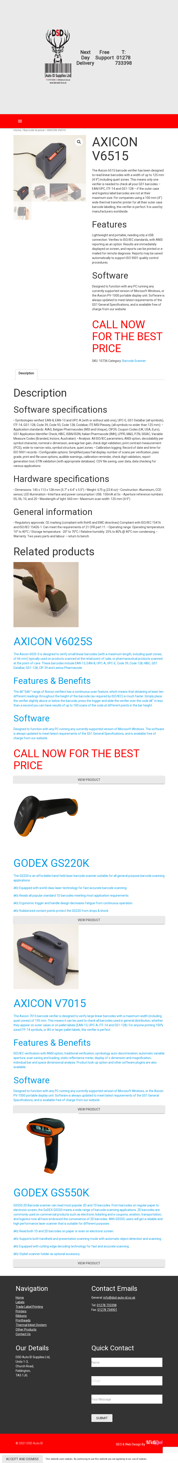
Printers (21, 1311)
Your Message (101, 1399)
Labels (20, 1302)
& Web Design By (134, 1444)
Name (95, 1362)
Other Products (26, 1329)
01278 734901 (107, 1309)
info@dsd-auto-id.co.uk (119, 1297)
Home (17, 130)
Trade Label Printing (29, 1306)
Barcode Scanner (34, 130)
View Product (89, 780)
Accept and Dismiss (22, 1459)
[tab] (26, 374)
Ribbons (21, 1316)
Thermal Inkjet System (31, 1325)
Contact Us (23, 1334)
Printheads (23, 1320)
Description (26, 373)
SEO (119, 1444)
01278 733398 (123, 60)
